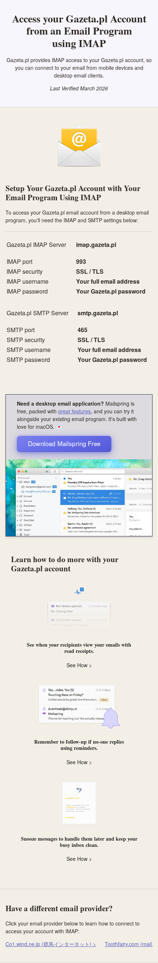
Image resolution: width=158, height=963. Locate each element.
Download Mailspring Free (64, 443)
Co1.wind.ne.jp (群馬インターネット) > (51, 944)
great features (74, 411)
